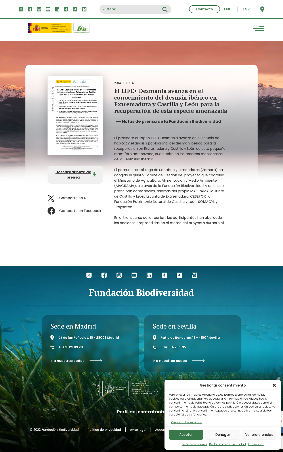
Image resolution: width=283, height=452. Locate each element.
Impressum (256, 444)
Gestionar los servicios (186, 422)
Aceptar (186, 434)
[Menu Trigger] (258, 29)
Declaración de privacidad (227, 444)
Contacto (204, 9)
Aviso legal (138, 429)
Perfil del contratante (141, 412)
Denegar (222, 434)
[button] (274, 385)
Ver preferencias (259, 434)
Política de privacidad (104, 429)
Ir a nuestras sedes (67, 360)
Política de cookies (194, 444)
